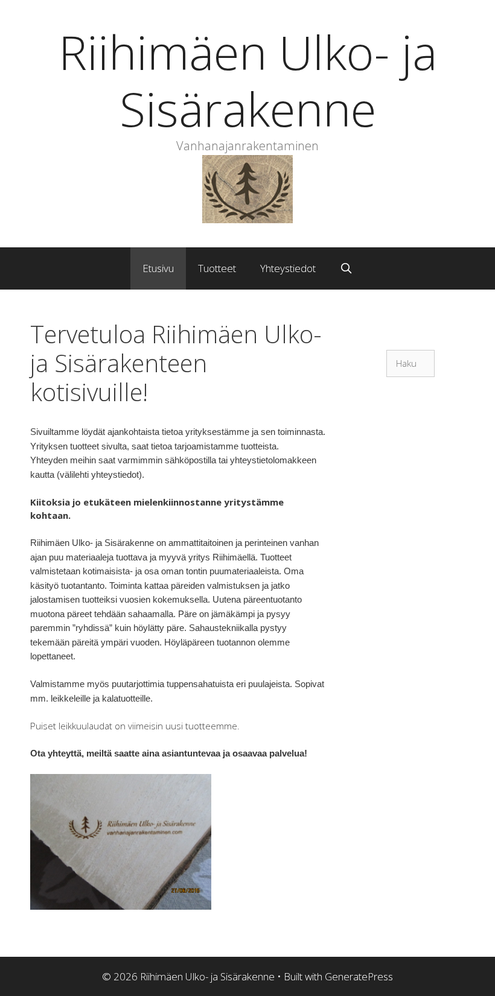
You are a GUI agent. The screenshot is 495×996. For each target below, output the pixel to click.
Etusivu (158, 268)
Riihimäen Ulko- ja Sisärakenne (248, 80)
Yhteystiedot (288, 268)
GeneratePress (359, 976)
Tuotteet (217, 268)
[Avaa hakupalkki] (346, 268)
